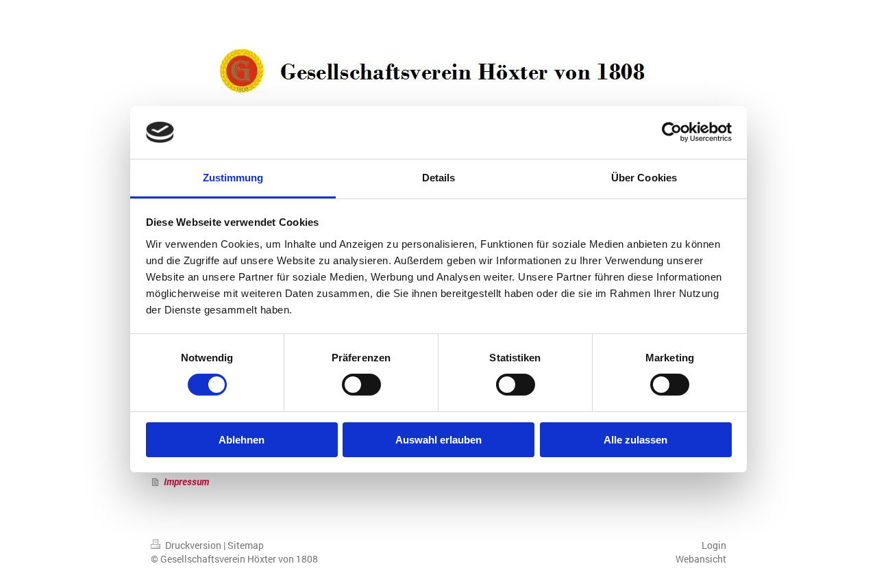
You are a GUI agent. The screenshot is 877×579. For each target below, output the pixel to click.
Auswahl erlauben (438, 440)
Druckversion (193, 545)
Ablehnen (241, 440)
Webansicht (701, 558)
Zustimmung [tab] (233, 177)
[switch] (361, 385)
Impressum (186, 481)
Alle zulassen (635, 440)
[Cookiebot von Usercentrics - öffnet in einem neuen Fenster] (672, 132)
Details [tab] (439, 177)
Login (714, 545)
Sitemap (245, 545)
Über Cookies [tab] (644, 177)
